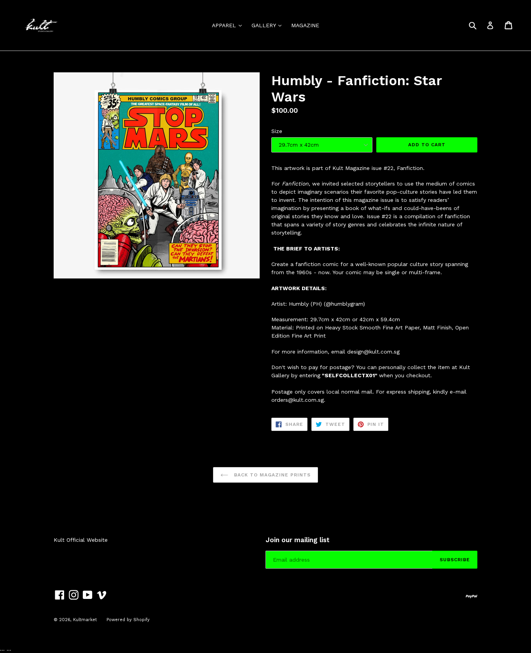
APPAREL (229, 25)
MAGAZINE (305, 25)
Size (276, 131)
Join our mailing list (298, 540)
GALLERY (268, 25)
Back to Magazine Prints (271, 475)
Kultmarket (85, 619)
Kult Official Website (81, 540)
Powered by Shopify (128, 619)
